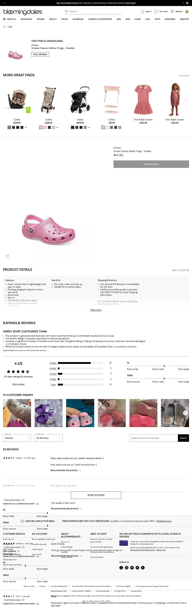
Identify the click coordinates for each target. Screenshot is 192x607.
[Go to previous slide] (5, 3)
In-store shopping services (101, 547)
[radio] (9, 127)
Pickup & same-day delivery (102, 552)
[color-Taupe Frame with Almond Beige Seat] (85, 127)
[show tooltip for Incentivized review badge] (22, 500)
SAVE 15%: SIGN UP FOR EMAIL (40, 521)
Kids (10, 27)
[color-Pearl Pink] (103, 127)
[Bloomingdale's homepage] (4, 26)
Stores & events (97, 557)
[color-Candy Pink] (45, 127)
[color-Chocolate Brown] (13, 127)
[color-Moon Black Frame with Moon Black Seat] (81, 127)
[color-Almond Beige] (9, 127)
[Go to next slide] (183, 3)
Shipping (132, 301)
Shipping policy (9, 560)
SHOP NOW (130, 3)
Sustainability (67, 557)
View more (95, 310)
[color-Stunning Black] (115, 127)
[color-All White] (107, 127)
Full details (40, 54)
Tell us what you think (12, 565)
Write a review (18, 384)
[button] (48, 203)
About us (65, 542)
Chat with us (8, 539)
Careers (64, 552)
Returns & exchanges (12, 554)
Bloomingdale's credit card (43, 539)
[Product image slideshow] (48, 203)
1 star (53, 384)
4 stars (53, 368)
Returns (106, 304)
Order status (37, 549)
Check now (161, 550)
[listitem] (96, 3)
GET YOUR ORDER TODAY (67, 3)
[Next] (185, 99)
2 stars (53, 379)
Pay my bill (36, 554)
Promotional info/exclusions (142, 550)
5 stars (53, 363)
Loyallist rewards (39, 544)
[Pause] (187, 3)
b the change (66, 547)
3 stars (53, 374)
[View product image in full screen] (7, 256)
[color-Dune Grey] (53, 127)
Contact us (7, 544)
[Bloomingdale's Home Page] (22, 12)
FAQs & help (8, 549)
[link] (17, 123)
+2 (26, 127)
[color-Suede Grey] (119, 127)
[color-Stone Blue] (111, 127)
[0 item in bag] (187, 11)
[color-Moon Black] (17, 127)
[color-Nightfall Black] (21, 127)
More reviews (96, 495)
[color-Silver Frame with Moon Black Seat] (72, 127)
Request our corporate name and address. (123, 596)
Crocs (35, 45)
